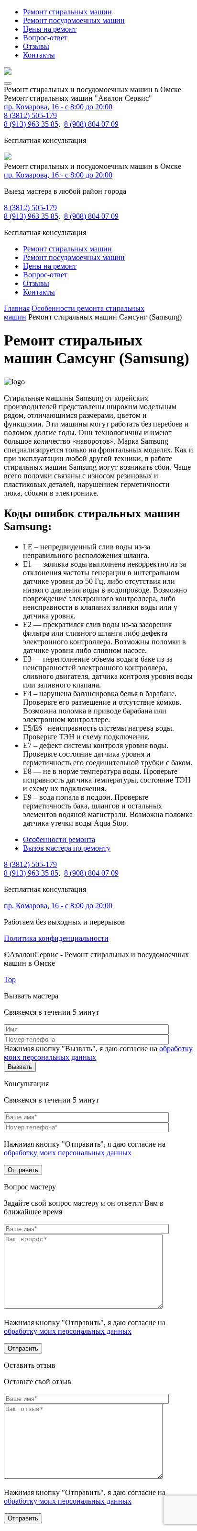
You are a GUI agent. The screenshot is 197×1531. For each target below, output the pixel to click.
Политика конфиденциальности (56, 938)
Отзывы (36, 46)
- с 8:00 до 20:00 (58, 107)
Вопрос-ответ (45, 38)
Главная (17, 308)
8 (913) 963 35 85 (31, 124)
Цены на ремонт (50, 29)
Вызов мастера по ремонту (66, 848)
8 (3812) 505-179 (30, 115)
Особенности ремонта (59, 839)
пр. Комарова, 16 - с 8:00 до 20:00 (58, 175)
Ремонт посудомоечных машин (74, 20)
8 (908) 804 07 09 (91, 124)
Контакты (39, 55)
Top (10, 979)
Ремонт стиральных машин (67, 12)
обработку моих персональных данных (67, 1153)
